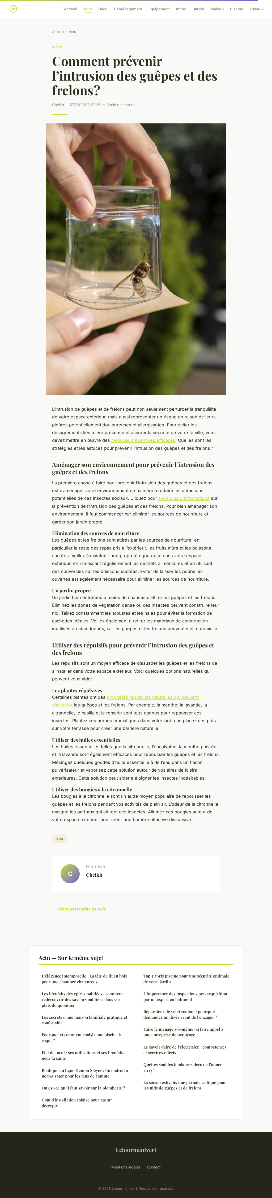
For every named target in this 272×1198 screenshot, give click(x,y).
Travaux (256, 9)
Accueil (70, 9)
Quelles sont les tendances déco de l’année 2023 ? (182, 1067)
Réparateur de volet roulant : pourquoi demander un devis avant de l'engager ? (180, 1014)
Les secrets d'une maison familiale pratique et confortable (84, 1019)
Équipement (159, 9)
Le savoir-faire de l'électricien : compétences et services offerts (185, 1049)
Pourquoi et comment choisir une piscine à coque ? (81, 1037)
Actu (88, 9)
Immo (181, 9)
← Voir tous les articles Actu (79, 909)
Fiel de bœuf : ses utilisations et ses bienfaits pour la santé (83, 1055)
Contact (154, 1167)
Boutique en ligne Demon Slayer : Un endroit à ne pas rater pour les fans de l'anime (85, 1073)
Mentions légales (126, 1167)
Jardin (198, 9)
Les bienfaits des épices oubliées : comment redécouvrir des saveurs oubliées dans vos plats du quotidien (82, 999)
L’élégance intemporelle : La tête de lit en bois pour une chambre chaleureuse (84, 978)
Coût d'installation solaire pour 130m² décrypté (77, 1102)
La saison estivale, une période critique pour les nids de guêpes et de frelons (184, 1085)
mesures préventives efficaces (143, 440)
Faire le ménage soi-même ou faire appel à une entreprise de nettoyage (183, 1031)
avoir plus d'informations (184, 498)
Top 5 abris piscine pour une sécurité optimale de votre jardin (186, 978)
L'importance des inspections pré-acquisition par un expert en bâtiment (185, 996)
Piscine (236, 9)
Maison (217, 9)
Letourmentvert (136, 1149)
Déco (103, 9)
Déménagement (128, 9)
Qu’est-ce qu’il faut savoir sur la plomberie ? (83, 1088)
